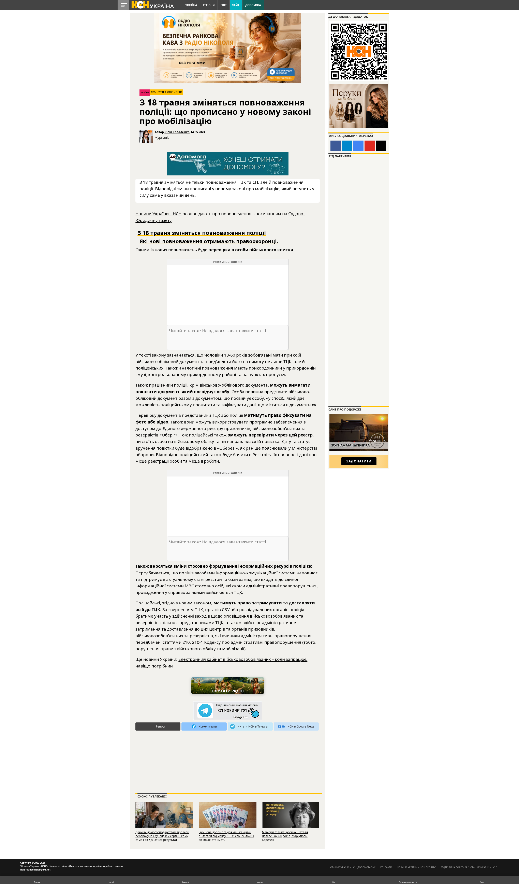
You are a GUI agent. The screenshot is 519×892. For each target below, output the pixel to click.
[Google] (358, 146)
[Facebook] (335, 146)
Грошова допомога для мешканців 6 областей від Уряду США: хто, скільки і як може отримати (226, 835)
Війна (179, 92)
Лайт (235, 5)
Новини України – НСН (158, 213)
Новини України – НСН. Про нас (416, 867)
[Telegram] (347, 146)
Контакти (386, 867)
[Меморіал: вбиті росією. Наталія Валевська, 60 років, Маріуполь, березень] (291, 820)
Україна (191, 5)
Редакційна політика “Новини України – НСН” (469, 867)
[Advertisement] (228, 293)
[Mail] (381, 146)
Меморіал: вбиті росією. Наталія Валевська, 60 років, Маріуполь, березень (285, 835)
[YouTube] (370, 146)
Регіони (209, 5)
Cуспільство (166, 92)
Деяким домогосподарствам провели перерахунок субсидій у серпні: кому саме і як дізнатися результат (162, 835)
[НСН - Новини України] (227, 710)
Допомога (253, 5)
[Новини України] (152, 4)
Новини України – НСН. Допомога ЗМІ (352, 867)
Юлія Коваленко (177, 132)
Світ (224, 5)
